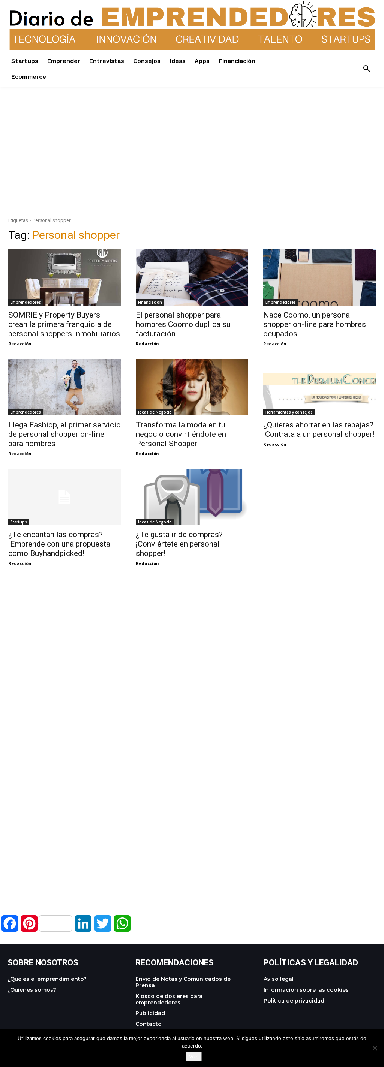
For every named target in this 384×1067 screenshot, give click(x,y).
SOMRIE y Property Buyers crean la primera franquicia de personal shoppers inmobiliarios (64, 324)
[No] (374, 1048)
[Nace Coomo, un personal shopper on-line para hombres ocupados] (319, 277)
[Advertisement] (192, 139)
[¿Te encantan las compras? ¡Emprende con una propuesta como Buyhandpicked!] (64, 497)
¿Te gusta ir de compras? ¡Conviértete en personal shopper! (179, 544)
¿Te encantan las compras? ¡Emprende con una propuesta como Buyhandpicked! (59, 544)
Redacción (20, 343)
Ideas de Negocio (155, 412)
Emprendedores (25, 302)
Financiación (150, 302)
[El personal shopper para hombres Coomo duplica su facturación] (192, 277)
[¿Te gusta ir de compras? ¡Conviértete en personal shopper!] (192, 497)
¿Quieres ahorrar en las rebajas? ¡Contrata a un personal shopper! (318, 429)
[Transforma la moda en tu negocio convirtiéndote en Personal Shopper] (192, 387)
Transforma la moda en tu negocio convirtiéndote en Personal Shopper (181, 434)
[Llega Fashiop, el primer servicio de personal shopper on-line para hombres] (64, 387)
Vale (194, 1057)
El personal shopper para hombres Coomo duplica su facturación (183, 324)
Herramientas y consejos (289, 412)
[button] (367, 69)
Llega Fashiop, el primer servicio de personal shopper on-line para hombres (64, 434)
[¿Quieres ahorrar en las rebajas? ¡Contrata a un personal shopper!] (319, 387)
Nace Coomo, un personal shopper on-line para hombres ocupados (314, 324)
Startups (18, 522)
